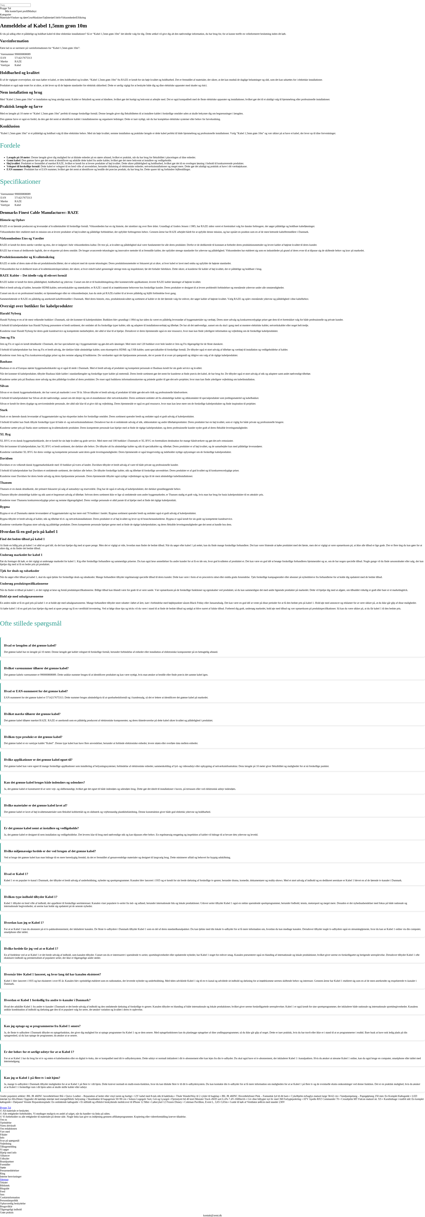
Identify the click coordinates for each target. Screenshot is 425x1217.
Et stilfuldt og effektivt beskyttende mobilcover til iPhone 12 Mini (115, 1102)
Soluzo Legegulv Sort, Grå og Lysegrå (149, 1099)
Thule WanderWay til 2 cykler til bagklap (197, 1096)
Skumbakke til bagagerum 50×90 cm (106, 1099)
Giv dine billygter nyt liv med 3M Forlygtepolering (274, 1099)
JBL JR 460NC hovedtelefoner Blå (44, 1096)
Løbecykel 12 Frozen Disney (166, 1102)
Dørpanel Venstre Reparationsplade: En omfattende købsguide (45, 1102)
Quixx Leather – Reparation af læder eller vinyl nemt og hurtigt (99, 1096)
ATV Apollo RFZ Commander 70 (321, 1099)
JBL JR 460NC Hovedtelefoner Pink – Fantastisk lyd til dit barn (255, 1096)
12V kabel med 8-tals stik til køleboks (154, 1096)
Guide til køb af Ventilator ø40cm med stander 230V (257, 1102)
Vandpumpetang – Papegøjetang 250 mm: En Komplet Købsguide (375, 1096)
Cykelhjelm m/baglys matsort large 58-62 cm (314, 1096)
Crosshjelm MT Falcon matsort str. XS (361, 1099)
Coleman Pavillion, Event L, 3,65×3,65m (206, 1102)
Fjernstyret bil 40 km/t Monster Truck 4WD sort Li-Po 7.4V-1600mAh (208, 1099)
